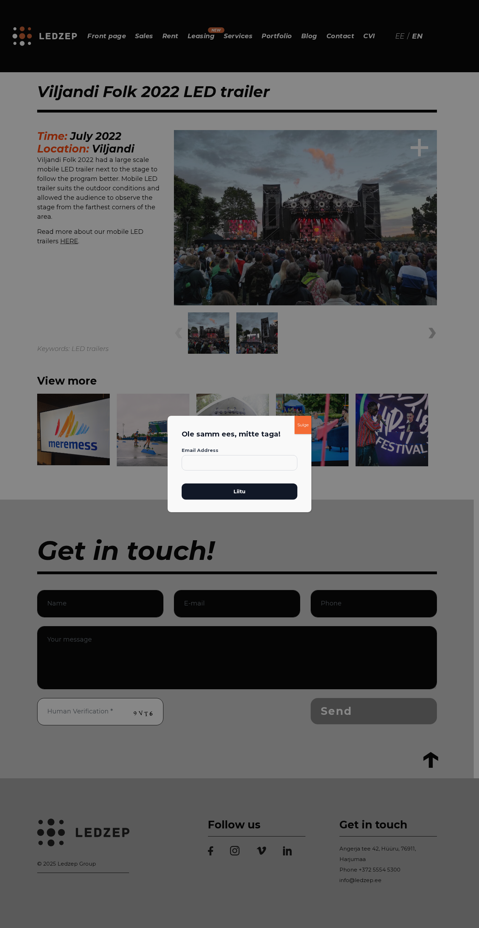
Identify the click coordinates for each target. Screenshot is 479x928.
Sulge (303, 424)
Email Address (200, 450)
